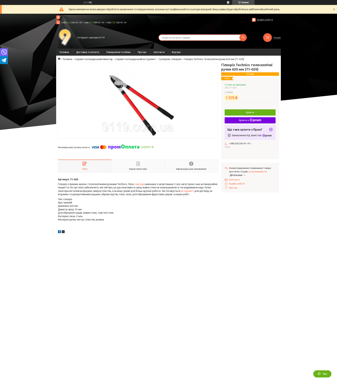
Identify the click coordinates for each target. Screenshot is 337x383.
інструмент (187, 191)
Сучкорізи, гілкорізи (170, 59)
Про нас (142, 52)
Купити (250, 112)
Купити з (244, 120)
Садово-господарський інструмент (135, 59)
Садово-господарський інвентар (94, 59)
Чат (325, 373)
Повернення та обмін (118, 52)
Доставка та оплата (87, 52)
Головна (64, 52)
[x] (63, 232)
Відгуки (176, 52)
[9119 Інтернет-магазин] (65, 37)
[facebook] (59, 232)
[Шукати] (243, 37)
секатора (139, 184)
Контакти (159, 52)
